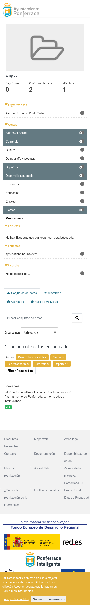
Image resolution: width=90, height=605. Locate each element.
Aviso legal (71, 439)
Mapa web (41, 439)
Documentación (44, 453)
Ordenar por (12, 332)
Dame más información (17, 591)
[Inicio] (21, 10)
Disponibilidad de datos (75, 457)
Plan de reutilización (12, 472)
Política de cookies (46, 490)
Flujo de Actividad (46, 301)
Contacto (10, 453)
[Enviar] (77, 318)
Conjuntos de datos (23, 293)
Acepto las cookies (16, 599)
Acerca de (17, 301)
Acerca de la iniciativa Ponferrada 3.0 (74, 475)
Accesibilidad (42, 468)
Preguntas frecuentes (11, 442)
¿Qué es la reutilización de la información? (15, 497)
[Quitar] (45, 357)
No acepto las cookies (49, 599)
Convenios (12, 385)
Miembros (54, 293)
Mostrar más (14, 218)
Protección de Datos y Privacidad (76, 493)
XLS (8, 407)
